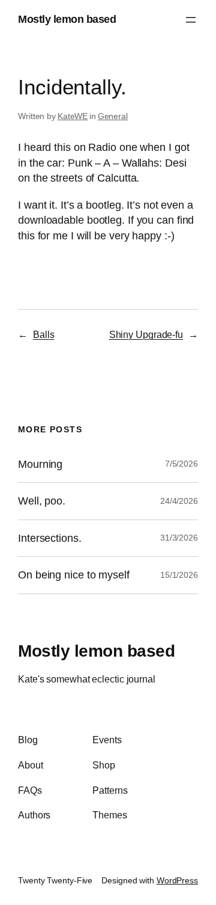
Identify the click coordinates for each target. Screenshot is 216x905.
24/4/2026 (179, 501)
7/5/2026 (181, 463)
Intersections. (50, 538)
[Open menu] (191, 20)
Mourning (40, 464)
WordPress (177, 880)
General (113, 116)
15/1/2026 (179, 575)
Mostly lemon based (67, 19)
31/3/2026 (179, 537)
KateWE (73, 116)
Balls (44, 334)
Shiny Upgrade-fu (146, 334)
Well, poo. (41, 501)
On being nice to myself (74, 575)
